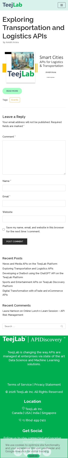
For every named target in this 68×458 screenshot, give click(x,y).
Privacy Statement (47, 384)
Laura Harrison (10, 310)
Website (7, 212)
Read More (12, 91)
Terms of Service (19, 384)
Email (6, 196)
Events (14, 100)
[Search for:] (34, 326)
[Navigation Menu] (62, 5)
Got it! (33, 456)
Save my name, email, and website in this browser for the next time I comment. (35, 229)
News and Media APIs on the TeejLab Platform (29, 263)
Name (6, 181)
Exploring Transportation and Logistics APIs (27, 268)
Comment (9, 136)
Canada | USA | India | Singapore (34, 413)
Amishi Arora (12, 42)
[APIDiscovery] (12, 5)
